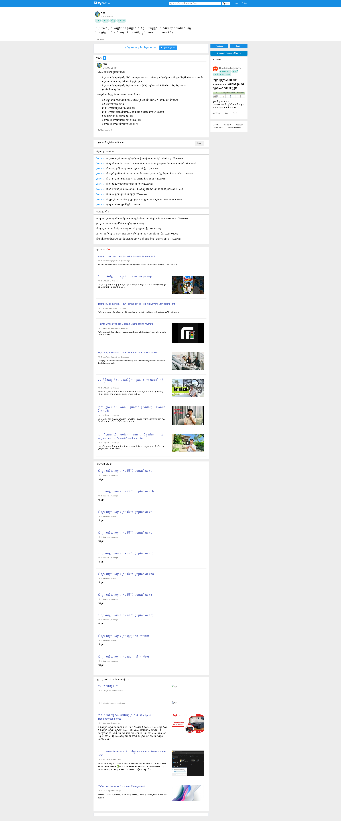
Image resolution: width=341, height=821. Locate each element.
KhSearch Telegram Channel (228, 53)
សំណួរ (101, 479)
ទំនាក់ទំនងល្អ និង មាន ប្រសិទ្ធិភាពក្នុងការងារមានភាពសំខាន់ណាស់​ (130, 382)
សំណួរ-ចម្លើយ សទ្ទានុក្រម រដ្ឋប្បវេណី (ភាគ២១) (123, 657)
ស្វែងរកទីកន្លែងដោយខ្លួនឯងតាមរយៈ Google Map (125, 277)
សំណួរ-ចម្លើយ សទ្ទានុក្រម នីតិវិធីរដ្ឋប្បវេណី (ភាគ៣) (126, 574)
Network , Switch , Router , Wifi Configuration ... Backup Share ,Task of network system (132, 796)
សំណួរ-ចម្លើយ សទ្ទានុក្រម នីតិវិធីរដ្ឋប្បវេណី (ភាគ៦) (125, 512)
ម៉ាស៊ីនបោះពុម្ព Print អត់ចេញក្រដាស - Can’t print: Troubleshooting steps (125, 717)
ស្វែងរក (226, 3)
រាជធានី (105, 20)
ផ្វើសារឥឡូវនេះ (169, 47)
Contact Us (228, 125)
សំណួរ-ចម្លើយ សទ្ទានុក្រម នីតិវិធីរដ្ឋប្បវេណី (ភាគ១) (125, 615)
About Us (216, 125)
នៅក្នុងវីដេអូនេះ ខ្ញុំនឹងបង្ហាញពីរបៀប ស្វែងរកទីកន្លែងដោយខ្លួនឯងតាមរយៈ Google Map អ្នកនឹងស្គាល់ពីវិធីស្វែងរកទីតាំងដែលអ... (132, 286)
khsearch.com (225, 71)
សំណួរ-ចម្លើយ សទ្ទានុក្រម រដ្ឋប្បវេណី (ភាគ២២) (123, 636)
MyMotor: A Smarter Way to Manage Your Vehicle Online (128, 353)
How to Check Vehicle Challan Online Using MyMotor (126, 324)
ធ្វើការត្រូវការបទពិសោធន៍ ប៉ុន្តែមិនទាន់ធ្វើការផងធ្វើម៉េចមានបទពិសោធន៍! (132, 409)
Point (228, 74)
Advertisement (218, 128)
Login (236, 3)
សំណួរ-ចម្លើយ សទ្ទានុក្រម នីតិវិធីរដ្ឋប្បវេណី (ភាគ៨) (125, 471)
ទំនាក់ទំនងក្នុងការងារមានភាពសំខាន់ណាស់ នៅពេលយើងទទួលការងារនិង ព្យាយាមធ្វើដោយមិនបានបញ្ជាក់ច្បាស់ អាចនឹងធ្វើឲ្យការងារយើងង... (130, 393)
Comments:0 (106, 130)
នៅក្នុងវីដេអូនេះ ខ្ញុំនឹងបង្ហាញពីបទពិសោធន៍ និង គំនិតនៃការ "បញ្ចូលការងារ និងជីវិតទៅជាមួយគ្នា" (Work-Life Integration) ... (131, 447)
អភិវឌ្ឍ (112, 20)
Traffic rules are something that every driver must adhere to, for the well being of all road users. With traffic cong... (138, 312)
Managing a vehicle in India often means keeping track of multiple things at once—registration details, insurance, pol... (131, 362)
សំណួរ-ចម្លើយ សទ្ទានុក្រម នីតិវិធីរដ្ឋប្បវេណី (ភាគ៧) (126, 492)
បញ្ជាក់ (98, 20)
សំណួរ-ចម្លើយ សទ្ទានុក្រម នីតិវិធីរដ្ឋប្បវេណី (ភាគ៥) (125, 533)
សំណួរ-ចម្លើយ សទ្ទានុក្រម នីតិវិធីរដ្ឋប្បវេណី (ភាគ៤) (125, 554)
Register (219, 46)
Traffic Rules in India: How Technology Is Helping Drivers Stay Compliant (136, 304)
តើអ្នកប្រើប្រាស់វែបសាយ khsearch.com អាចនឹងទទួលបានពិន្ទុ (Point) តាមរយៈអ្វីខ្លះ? (229, 84)
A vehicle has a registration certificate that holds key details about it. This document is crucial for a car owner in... (138, 264)
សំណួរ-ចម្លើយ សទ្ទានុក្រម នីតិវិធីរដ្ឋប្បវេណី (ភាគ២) (125, 595)
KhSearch (239, 125)
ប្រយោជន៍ (121, 20)
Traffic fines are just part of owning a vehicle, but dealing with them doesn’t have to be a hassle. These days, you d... (132, 333)
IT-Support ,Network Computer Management (121, 786)
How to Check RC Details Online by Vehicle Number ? (126, 257)
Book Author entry (234, 128)
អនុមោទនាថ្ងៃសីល (108, 686)
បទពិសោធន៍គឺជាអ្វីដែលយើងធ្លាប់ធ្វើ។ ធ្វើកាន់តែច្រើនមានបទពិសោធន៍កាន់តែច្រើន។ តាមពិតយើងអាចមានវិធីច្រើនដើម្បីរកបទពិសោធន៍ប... (131, 420)
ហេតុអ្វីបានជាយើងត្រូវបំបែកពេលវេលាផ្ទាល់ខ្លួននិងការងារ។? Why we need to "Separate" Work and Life (130, 437)
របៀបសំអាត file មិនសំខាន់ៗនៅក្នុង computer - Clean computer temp (132, 753)
